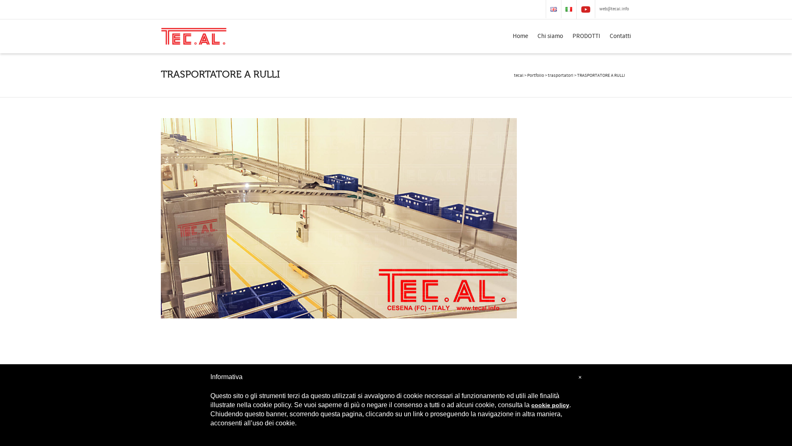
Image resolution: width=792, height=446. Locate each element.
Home (520, 36)
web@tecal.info (614, 9)
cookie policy (550, 405)
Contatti (620, 36)
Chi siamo (550, 36)
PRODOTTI (586, 36)
